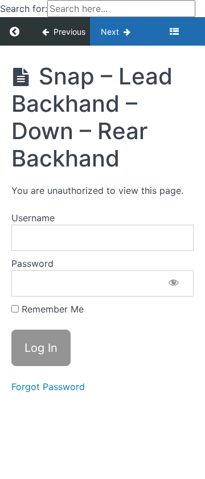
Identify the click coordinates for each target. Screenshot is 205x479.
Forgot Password (48, 386)
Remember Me (51, 309)
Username (33, 218)
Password (32, 263)
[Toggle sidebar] (174, 31)
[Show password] (174, 283)
